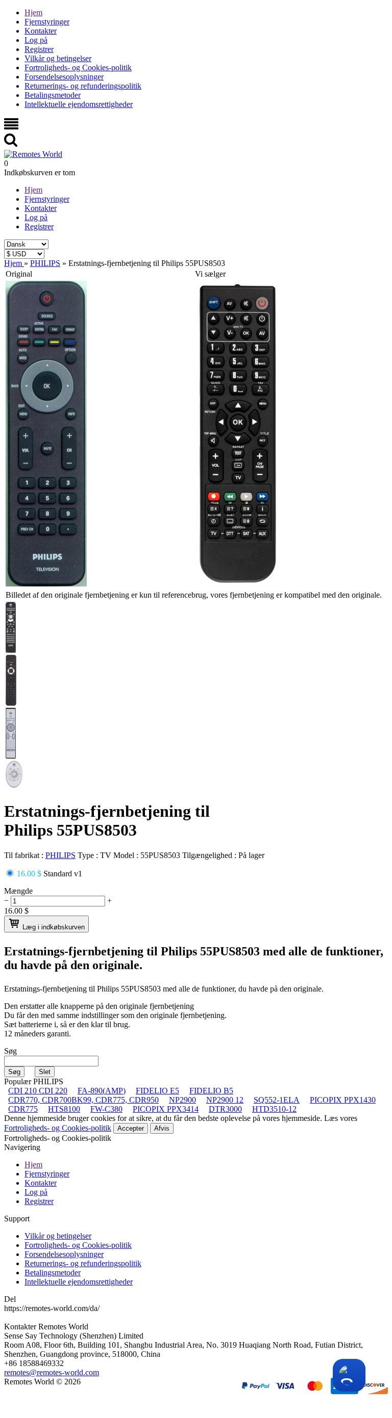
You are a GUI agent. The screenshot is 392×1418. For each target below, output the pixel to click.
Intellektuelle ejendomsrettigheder (78, 104)
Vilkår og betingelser (57, 58)
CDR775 (23, 1109)
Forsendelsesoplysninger (64, 76)
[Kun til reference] (46, 583)
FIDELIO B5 (211, 1090)
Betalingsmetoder (52, 95)
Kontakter (40, 30)
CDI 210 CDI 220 (37, 1090)
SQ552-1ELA (277, 1099)
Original (19, 274)
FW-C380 (106, 1109)
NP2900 (182, 1099)
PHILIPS (60, 855)
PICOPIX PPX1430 (343, 1099)
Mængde (18, 891)
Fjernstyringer (46, 21)
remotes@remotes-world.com (51, 1372)
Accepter (130, 1128)
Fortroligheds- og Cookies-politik (78, 67)
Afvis (161, 1128)
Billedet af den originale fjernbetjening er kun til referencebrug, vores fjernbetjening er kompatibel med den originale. (194, 595)
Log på (35, 40)
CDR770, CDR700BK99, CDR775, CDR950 (83, 1099)
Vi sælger (210, 274)
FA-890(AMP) (102, 1090)
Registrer (39, 49)
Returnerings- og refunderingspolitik (82, 86)
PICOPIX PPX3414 (166, 1109)
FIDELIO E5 (157, 1090)
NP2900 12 (224, 1099)
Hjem (33, 12)
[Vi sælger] (238, 583)
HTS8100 (64, 1109)
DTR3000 (225, 1109)
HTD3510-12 (274, 1109)
